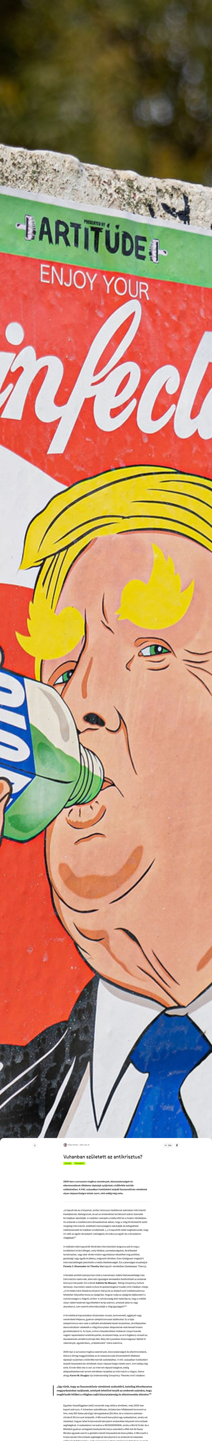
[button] (168, 1145)
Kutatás (68, 1163)
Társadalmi (79, 1163)
